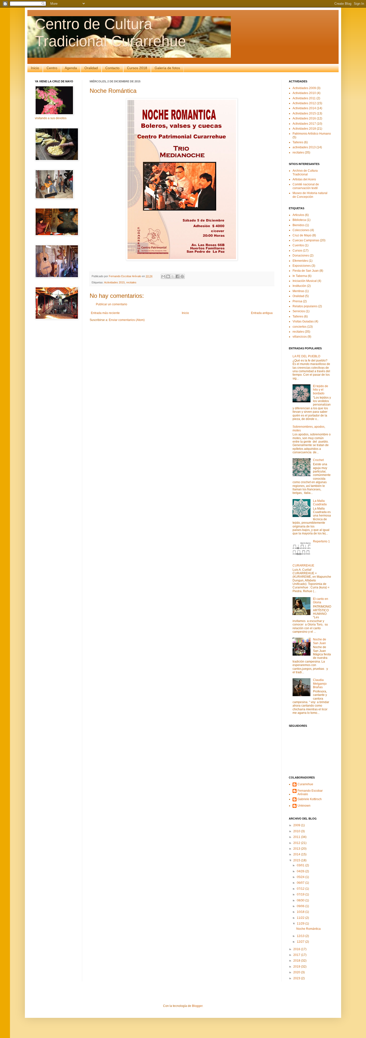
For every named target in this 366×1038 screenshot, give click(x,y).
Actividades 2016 (304, 118)
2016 (297, 949)
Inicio (35, 68)
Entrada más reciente (105, 313)
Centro (52, 68)
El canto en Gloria (320, 600)
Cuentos (298, 245)
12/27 (301, 941)
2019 (297, 966)
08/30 (301, 900)
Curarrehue (305, 784)
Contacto (112, 68)
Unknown (304, 805)
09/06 (301, 906)
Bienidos (299, 225)
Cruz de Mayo (302, 235)
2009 (297, 825)
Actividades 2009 (304, 88)
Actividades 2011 (304, 98)
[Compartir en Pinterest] (182, 276)
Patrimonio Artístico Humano (312, 133)
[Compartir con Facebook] (177, 276)
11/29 (301, 923)
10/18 (301, 912)
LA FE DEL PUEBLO (306, 356)
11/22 (301, 918)
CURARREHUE (303, 565)
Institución (299, 286)
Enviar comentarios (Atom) (127, 320)
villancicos (300, 336)
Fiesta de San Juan (306, 270)
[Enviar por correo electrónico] (163, 276)
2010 (297, 831)
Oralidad (91, 68)
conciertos (299, 326)
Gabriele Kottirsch (310, 799)
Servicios (299, 311)
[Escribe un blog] (168, 276)
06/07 (301, 882)
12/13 (301, 936)
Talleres (298, 142)
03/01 (301, 865)
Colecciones (301, 230)
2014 (297, 854)
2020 (297, 972)
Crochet (318, 460)
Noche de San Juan (319, 641)
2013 (297, 848)
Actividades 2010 (304, 93)
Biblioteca (299, 220)
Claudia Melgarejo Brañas (320, 683)
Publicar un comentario (111, 304)
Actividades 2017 (304, 123)
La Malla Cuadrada (320, 502)
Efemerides (300, 260)
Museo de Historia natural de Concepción (310, 194)
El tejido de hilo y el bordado (320, 389)
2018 (297, 960)
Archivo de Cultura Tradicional (305, 172)
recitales (131, 282)
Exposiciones (302, 265)
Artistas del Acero (304, 179)
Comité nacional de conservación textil (306, 186)
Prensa (297, 301)
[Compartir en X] (172, 276)
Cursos (297, 250)
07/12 (301, 888)
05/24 (301, 877)
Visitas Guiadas (303, 321)
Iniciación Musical (305, 281)
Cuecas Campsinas (306, 240)
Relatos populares (305, 306)
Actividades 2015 (114, 282)
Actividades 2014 (304, 108)
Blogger (197, 1006)
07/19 (301, 894)
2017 (297, 955)
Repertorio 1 (321, 541)
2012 (297, 843)
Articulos (298, 215)
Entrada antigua (262, 313)
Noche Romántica (308, 929)
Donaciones (301, 255)
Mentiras (298, 291)
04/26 (301, 871)
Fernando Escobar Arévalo (310, 792)
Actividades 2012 (304, 103)
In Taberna (300, 276)
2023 (297, 978)
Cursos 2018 (137, 68)
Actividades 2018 (304, 128)
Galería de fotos (167, 68)
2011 (297, 837)
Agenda (71, 68)
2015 (297, 860)
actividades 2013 (304, 147)
